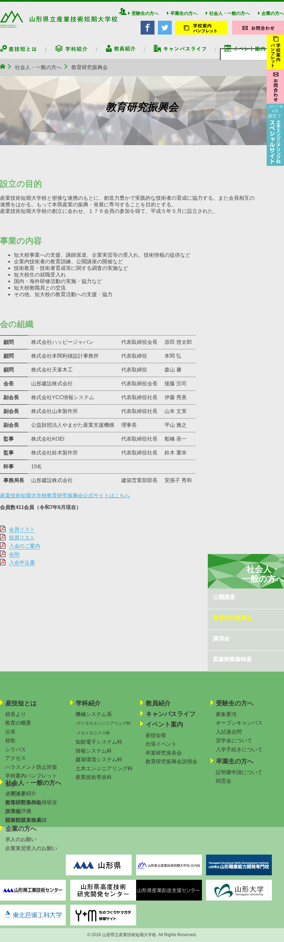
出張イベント (161, 744)
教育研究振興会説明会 (171, 761)
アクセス (15, 758)
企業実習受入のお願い (31, 848)
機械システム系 (94, 714)
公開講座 (224, 597)
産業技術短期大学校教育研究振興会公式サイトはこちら (65, 495)
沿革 (10, 732)
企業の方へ (272, 13)
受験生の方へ (145, 13)
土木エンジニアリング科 (104, 768)
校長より (15, 714)
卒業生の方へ (183, 13)
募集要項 (226, 714)
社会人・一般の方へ (229, 13)
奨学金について (234, 740)
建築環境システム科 (99, 759)
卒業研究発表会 (163, 753)
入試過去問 (229, 732)
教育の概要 (18, 723)
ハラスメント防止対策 (31, 767)
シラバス (15, 749)
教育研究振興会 (232, 618)
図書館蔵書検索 (232, 659)
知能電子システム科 (99, 742)
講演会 (221, 638)
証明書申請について (239, 772)
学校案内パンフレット (31, 776)
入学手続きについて (239, 749)
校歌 (10, 740)
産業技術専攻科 (94, 777)
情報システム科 (94, 751)
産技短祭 (155, 735)
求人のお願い (20, 839)
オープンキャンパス (239, 723)
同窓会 (223, 781)
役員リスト (22, 537)
